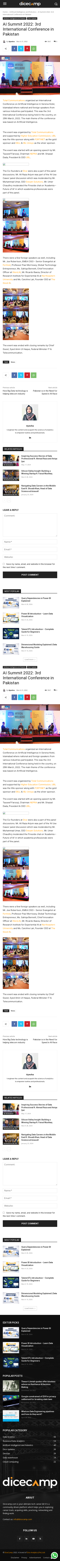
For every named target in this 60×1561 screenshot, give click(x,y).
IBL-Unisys (28, 143)
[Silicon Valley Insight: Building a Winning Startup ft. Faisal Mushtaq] (11, 475)
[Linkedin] (30, 437)
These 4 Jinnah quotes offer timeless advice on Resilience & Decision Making (38, 1384)
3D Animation (8, 465)
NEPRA (33, 153)
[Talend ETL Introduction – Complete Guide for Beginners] (11, 633)
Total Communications (14, 100)
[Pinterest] (27, 48)
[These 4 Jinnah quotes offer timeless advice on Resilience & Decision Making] (11, 1386)
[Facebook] (14, 48)
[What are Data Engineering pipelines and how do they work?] (11, 1416)
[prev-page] (4, 500)
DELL (18, 143)
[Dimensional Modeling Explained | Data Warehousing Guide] (11, 649)
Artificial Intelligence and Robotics (22, 12)
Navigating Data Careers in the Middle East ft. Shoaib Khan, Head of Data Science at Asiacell (38, 488)
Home (5, 12)
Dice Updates (32, 18)
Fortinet (7, 265)
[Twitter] (21, 48)
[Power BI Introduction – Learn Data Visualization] (11, 618)
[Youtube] (33, 1538)
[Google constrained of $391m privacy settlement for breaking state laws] (11, 1401)
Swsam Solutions (34, 181)
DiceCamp (9, 1552)
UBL (54, 135)
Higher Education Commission (36, 135)
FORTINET (40, 139)
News (13, 362)
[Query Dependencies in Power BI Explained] (11, 602)
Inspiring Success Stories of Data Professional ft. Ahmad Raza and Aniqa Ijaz (39, 459)
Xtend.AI (16, 272)
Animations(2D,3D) (10, 480)
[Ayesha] (4, 41)
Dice (25, 171)
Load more (29, 659)
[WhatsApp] (33, 48)
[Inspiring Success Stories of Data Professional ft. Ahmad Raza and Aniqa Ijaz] (11, 460)
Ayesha (12, 41)
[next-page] (9, 500)
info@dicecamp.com (23, 1519)
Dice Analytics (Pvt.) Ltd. (36, 1552)
